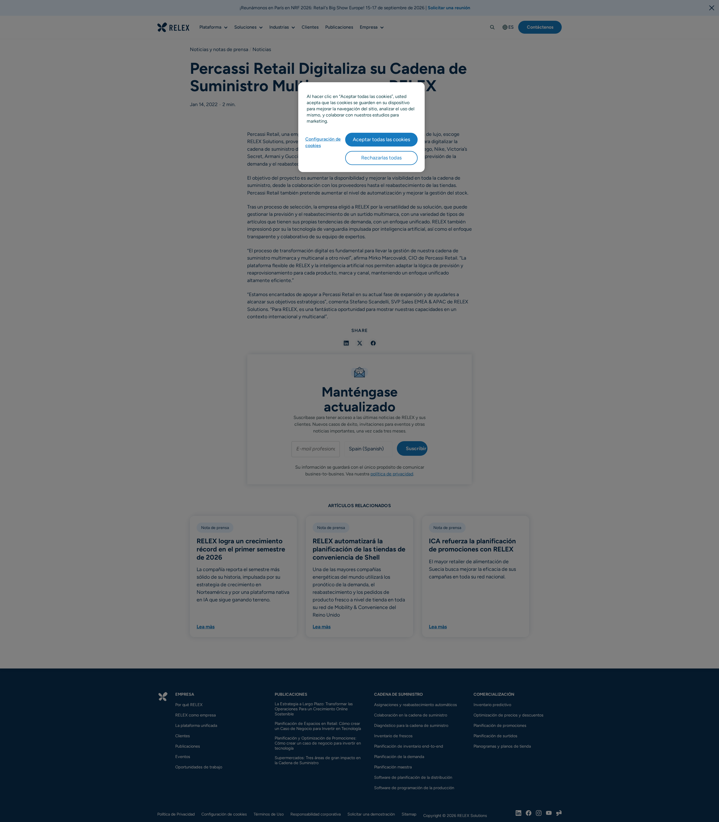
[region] (361, 127)
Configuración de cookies (323, 142)
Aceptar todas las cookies (381, 139)
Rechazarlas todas (381, 158)
